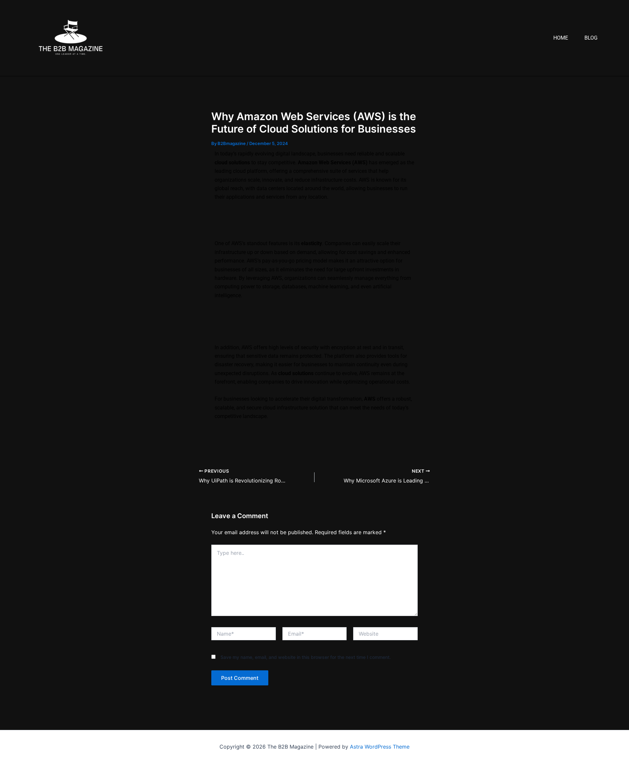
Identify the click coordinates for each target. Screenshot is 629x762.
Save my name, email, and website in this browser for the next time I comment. (305, 657)
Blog (591, 38)
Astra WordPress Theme (380, 746)
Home (560, 38)
